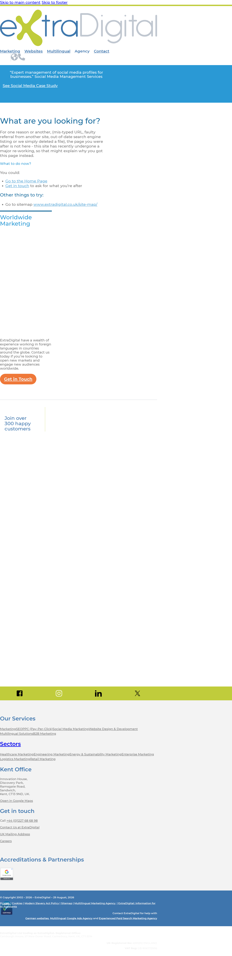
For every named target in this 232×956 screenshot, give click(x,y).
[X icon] (137, 693)
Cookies (17, 903)
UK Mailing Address (15, 834)
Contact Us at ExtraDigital (19, 827)
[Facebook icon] (19, 693)
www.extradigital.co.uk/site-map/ (65, 204)
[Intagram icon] (59, 693)
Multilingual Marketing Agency (95, 903)
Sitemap (66, 903)
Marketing (10, 51)
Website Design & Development (113, 729)
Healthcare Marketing (17, 754)
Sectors (10, 744)
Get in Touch (18, 379)
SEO (19, 729)
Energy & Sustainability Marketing (95, 754)
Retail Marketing (43, 759)
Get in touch (17, 185)
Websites (33, 51)
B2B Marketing (44, 733)
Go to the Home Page (26, 181)
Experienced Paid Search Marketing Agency (128, 918)
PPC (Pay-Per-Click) (37, 729)
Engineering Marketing (51, 754)
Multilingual (58, 51)
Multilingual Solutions (16, 733)
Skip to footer (55, 2)
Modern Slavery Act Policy (42, 903)
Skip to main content (20, 2)
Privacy (5, 903)
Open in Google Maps (16, 801)
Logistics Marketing (15, 759)
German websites (37, 918)
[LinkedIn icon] (98, 693)
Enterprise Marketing (138, 754)
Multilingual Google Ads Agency (71, 918)
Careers (6, 841)
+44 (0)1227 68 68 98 (22, 820)
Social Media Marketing (71, 729)
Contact (101, 51)
